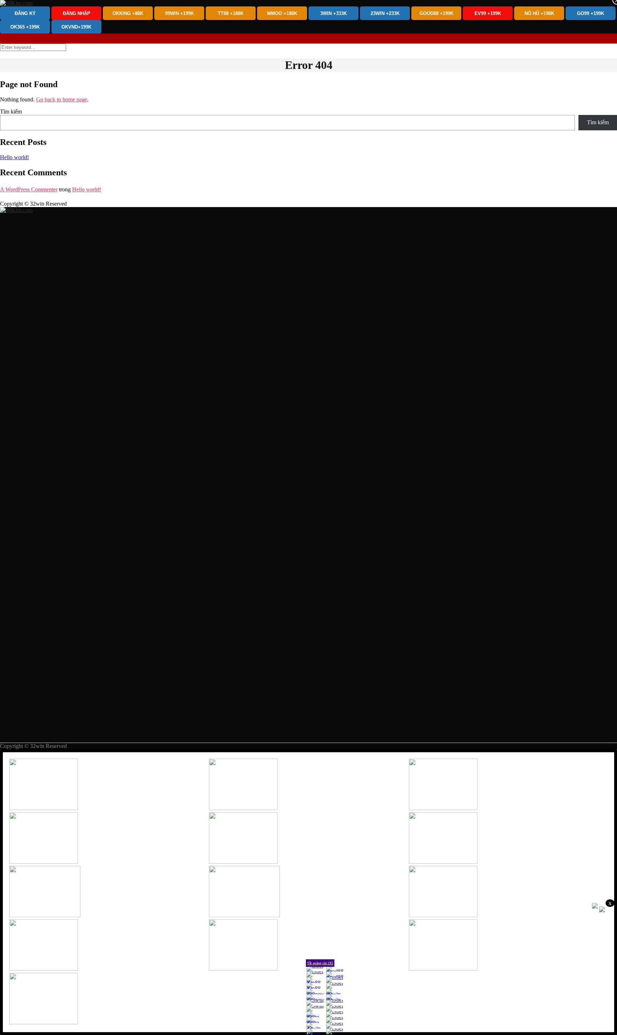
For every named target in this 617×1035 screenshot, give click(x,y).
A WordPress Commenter (28, 189)
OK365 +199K (25, 27)
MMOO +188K (282, 13)
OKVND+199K (76, 27)
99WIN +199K (179, 13)
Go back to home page (61, 99)
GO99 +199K (590, 13)
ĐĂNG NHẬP (76, 13)
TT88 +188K (231, 13)
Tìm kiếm (11, 112)
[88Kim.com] (16, 3)
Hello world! (14, 157)
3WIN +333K (333, 13)
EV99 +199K (488, 13)
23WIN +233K (385, 13)
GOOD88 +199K (436, 13)
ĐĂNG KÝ (25, 13)
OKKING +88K (127, 13)
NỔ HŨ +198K (539, 13)
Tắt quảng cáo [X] (320, 963)
